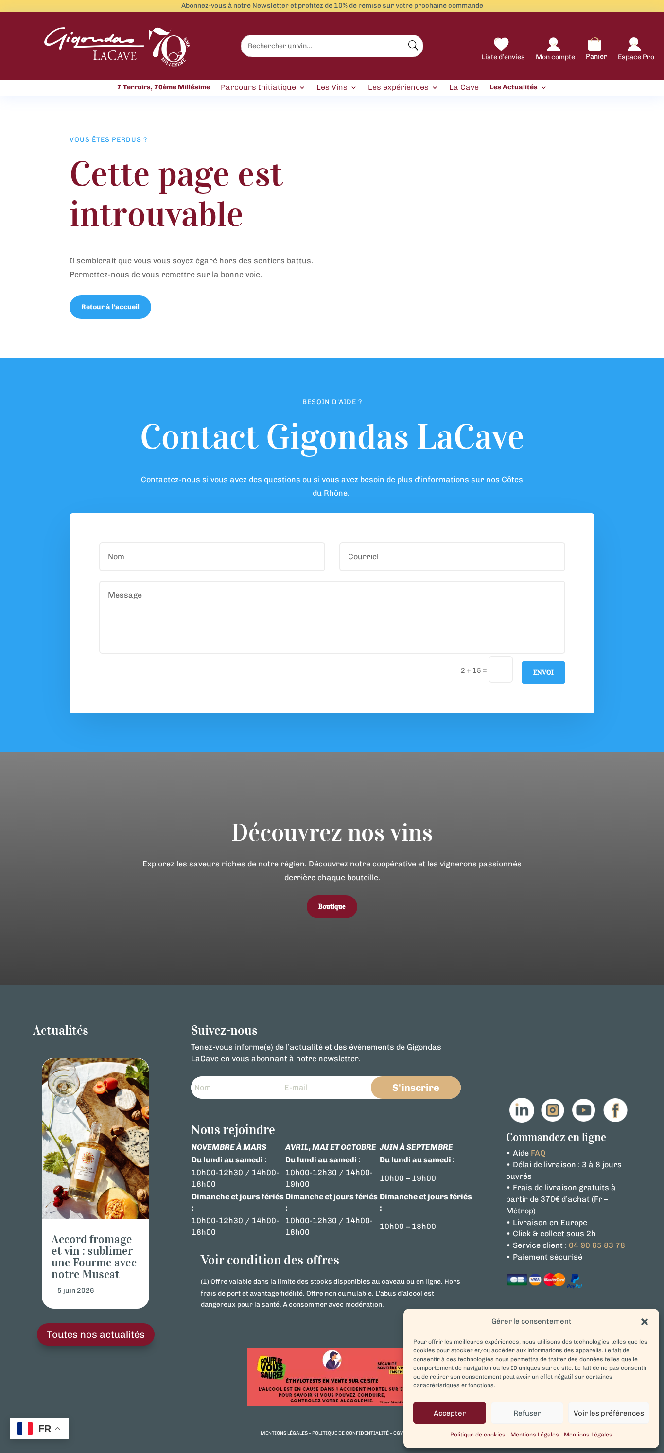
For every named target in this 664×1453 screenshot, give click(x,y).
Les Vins (332, 88)
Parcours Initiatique (258, 88)
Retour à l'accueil (110, 307)
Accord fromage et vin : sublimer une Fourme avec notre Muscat (94, 1256)
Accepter (450, 1413)
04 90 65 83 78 (597, 1245)
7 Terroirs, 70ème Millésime (163, 87)
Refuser (527, 1413)
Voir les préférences (609, 1413)
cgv (398, 1433)
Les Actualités (513, 87)
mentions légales (284, 1433)
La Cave (464, 88)
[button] (644, 1322)
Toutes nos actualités (96, 1334)
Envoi (543, 672)
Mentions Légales (534, 1434)
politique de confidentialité (350, 1433)
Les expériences (398, 88)
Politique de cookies (478, 1434)
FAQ (538, 1153)
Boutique (332, 906)
